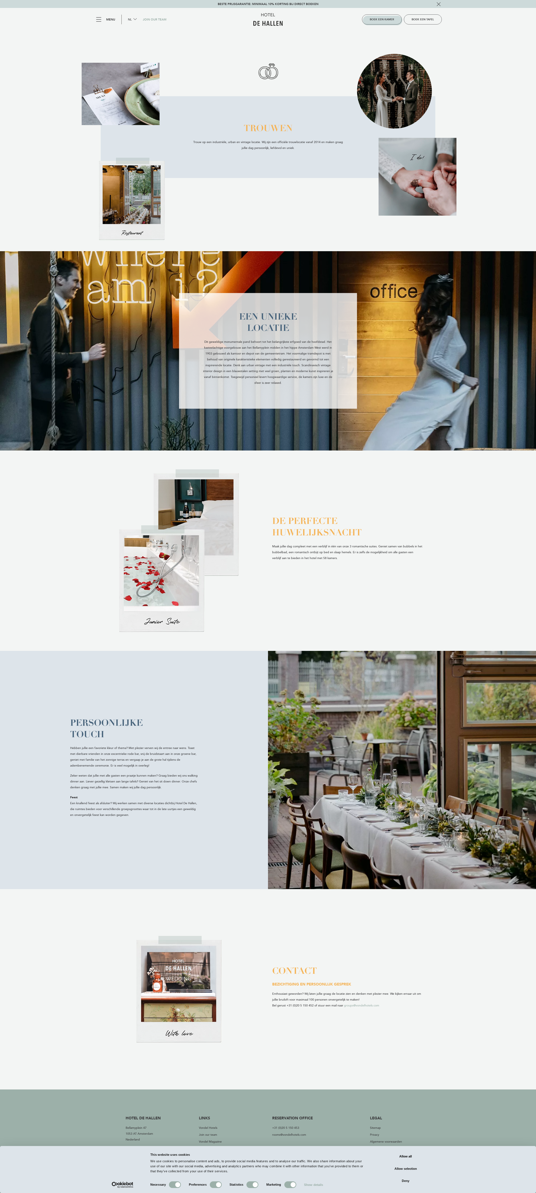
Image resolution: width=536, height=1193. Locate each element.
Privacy (374, 1134)
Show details (313, 1185)
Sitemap (375, 1127)
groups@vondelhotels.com (361, 1005)
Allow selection (405, 1168)
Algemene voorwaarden (386, 1141)
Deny (405, 1181)
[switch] (216, 1184)
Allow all (405, 1156)
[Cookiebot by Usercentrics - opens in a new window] (122, 1185)
